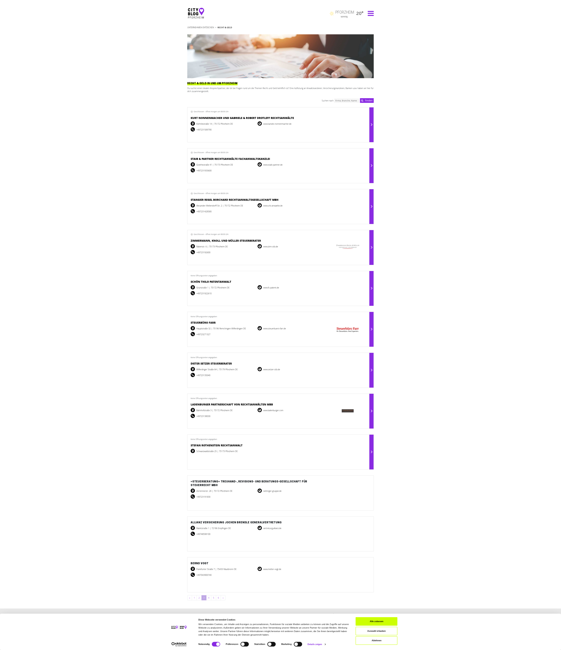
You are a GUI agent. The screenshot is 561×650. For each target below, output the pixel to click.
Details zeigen (315, 644)
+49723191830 (203, 496)
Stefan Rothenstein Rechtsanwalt (217, 445)
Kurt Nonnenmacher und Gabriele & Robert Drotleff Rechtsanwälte (242, 118)
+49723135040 (203, 375)
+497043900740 (204, 575)
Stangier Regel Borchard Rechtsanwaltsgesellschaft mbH (234, 200)
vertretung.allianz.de (272, 528)
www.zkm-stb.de (270, 246)
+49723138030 (203, 416)
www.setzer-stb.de (271, 369)
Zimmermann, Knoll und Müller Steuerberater (226, 241)
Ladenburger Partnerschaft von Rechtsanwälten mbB (232, 404)
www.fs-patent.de (271, 287)
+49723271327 (203, 334)
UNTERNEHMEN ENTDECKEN (200, 27)
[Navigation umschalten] (369, 13)
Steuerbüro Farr (203, 322)
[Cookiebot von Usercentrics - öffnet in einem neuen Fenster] (179, 644)
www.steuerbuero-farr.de (274, 328)
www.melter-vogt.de (272, 569)
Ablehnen (376, 640)
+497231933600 (204, 170)
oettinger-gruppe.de (272, 491)
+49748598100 (203, 534)
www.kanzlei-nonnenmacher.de (277, 123)
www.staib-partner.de (273, 164)
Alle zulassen (376, 621)
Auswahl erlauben (376, 631)
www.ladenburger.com (273, 410)
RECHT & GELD (225, 27)
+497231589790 (204, 129)
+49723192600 (203, 252)
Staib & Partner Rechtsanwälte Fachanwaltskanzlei (230, 159)
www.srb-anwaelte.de (273, 205)
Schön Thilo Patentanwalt (211, 282)
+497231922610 (204, 293)
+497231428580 (204, 211)
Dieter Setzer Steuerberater (211, 363)
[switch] (244, 644)
